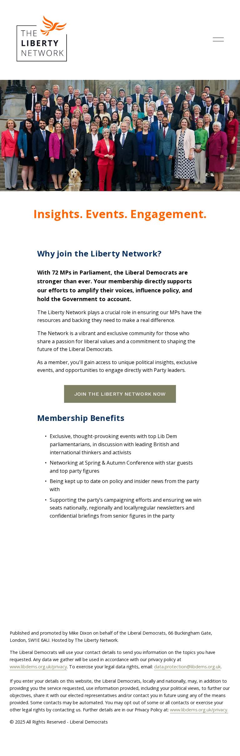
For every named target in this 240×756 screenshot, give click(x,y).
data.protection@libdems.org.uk (187, 667)
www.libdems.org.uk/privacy (38, 667)
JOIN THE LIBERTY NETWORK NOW (120, 394)
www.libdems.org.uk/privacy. (199, 710)
